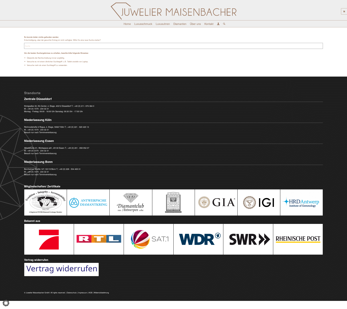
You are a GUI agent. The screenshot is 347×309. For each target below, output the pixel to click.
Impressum (82, 292)
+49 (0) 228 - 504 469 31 (70, 169)
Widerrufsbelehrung (101, 292)
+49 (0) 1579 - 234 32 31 (38, 108)
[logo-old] (173, 11)
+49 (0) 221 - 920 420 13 (78, 127)
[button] (6, 303)
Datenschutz (72, 292)
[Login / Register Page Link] (218, 24)
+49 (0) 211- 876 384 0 (84, 106)
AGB (90, 292)
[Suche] (223, 23)
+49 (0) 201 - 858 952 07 (78, 148)
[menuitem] (127, 23)
